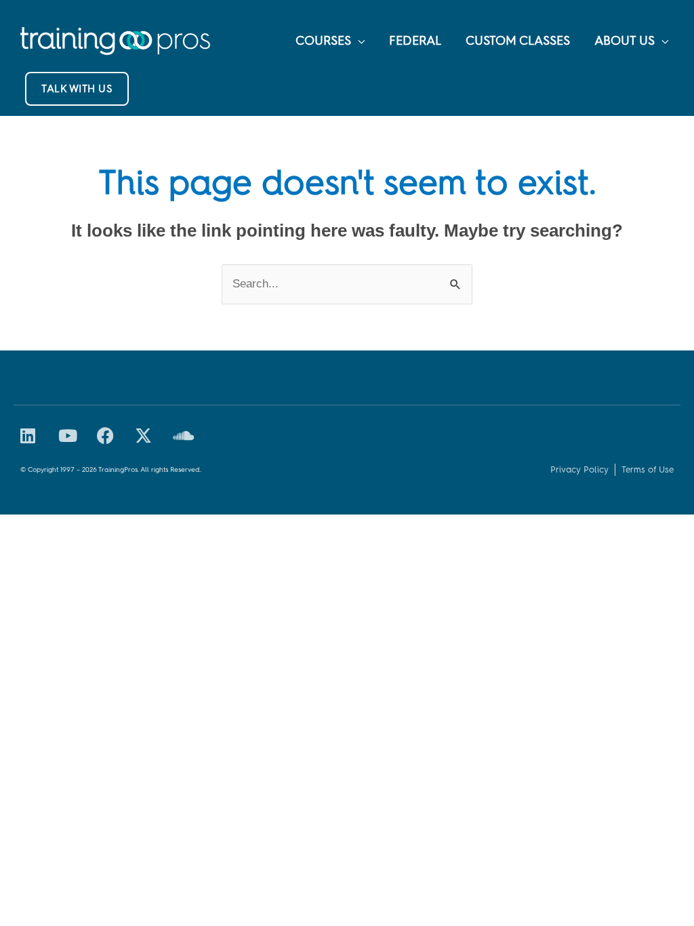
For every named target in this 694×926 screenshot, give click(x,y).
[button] (77, 89)
